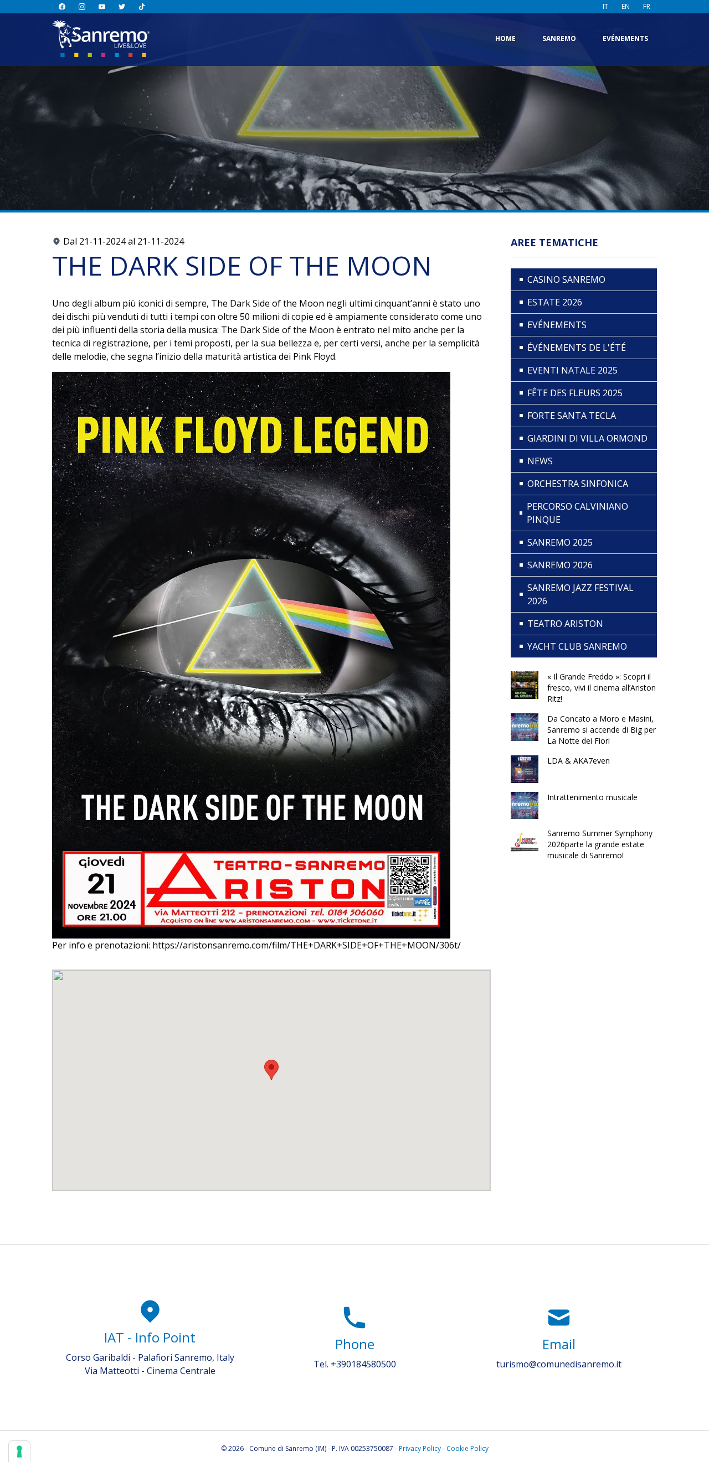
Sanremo (559, 38)
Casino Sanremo (566, 279)
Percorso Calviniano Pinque (577, 513)
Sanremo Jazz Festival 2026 (580, 594)
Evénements (625, 38)
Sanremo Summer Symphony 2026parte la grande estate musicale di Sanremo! (600, 844)
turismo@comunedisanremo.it (558, 1364)
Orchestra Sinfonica (577, 484)
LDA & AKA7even (578, 760)
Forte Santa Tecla (571, 415)
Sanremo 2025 (560, 542)
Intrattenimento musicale (592, 797)
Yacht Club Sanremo (577, 646)
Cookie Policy (467, 1448)
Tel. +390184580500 (355, 1364)
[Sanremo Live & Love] (101, 38)
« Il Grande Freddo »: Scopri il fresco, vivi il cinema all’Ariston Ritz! (601, 687)
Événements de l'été (576, 347)
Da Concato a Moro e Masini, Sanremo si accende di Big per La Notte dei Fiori (601, 729)
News (540, 461)
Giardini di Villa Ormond (587, 438)
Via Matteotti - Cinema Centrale (150, 1371)
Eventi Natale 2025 (572, 370)
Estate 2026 (554, 302)
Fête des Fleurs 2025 (575, 393)
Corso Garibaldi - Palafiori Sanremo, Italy (150, 1357)
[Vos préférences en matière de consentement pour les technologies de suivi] (19, 1451)
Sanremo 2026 (560, 565)
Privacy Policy (420, 1448)
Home (505, 38)
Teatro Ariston (565, 624)
